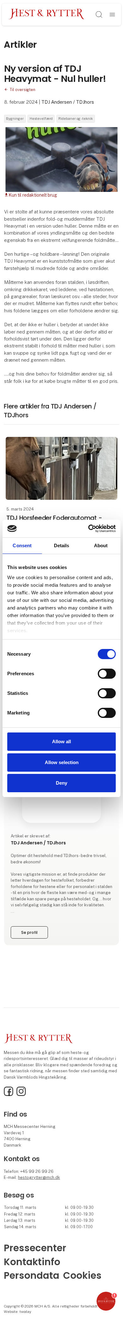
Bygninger (15, 118)
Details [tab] (61, 545)
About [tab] (101, 545)
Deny (61, 783)
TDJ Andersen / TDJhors (67, 102)
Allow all (61, 741)
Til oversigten (22, 89)
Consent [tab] (22, 545)
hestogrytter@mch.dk (39, 1177)
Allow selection (62, 762)
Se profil (29, 932)
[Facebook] (8, 1094)
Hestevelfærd (41, 118)
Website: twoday (17, 1311)
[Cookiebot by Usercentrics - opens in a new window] (88, 528)
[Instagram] (21, 1094)
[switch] (107, 674)
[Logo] (47, 14)
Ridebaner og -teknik (75, 118)
